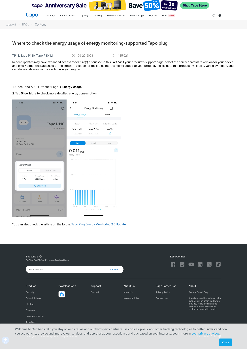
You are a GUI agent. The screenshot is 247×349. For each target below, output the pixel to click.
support (10, 24)
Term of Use (162, 298)
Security (50, 15)
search (213, 15)
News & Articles (131, 298)
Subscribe (115, 269)
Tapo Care (31, 322)
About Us (128, 292)
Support (95, 292)
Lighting (84, 15)
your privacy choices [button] (205, 333)
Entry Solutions (67, 15)
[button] (61, 294)
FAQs (25, 24)
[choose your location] (219, 15)
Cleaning (97, 15)
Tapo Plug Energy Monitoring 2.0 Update (98, 224)
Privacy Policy (163, 292)
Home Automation (116, 15)
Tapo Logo (32, 15)
